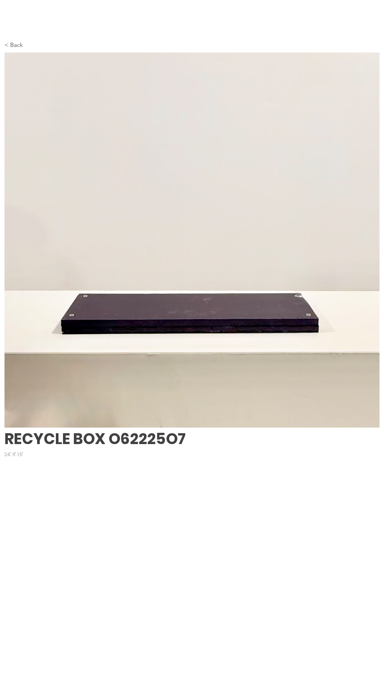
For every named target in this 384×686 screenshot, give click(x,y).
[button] (192, 240)
